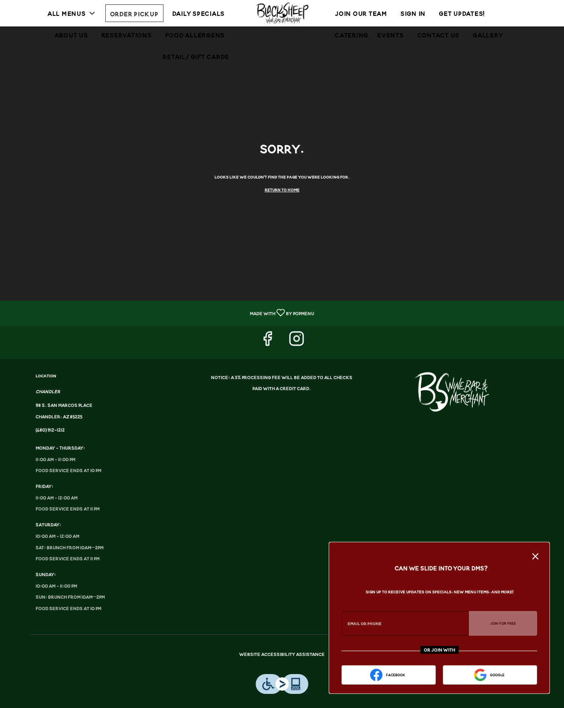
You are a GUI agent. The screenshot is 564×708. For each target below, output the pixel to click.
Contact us (438, 34)
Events (390, 34)
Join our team (361, 13)
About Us (71, 34)
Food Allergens (195, 34)
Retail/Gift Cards (196, 56)
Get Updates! (462, 13)
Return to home (282, 189)
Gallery (488, 34)
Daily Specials (198, 13)
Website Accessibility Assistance (282, 654)
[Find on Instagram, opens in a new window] (296, 342)
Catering (351, 34)
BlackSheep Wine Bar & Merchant (455, 392)
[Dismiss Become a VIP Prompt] (535, 556)
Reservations (126, 34)
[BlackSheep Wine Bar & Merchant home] (282, 13)
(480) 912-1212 (50, 430)
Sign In (413, 13)
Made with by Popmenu (160, 313)
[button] (72, 13)
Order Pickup (134, 13)
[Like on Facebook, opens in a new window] (267, 342)
